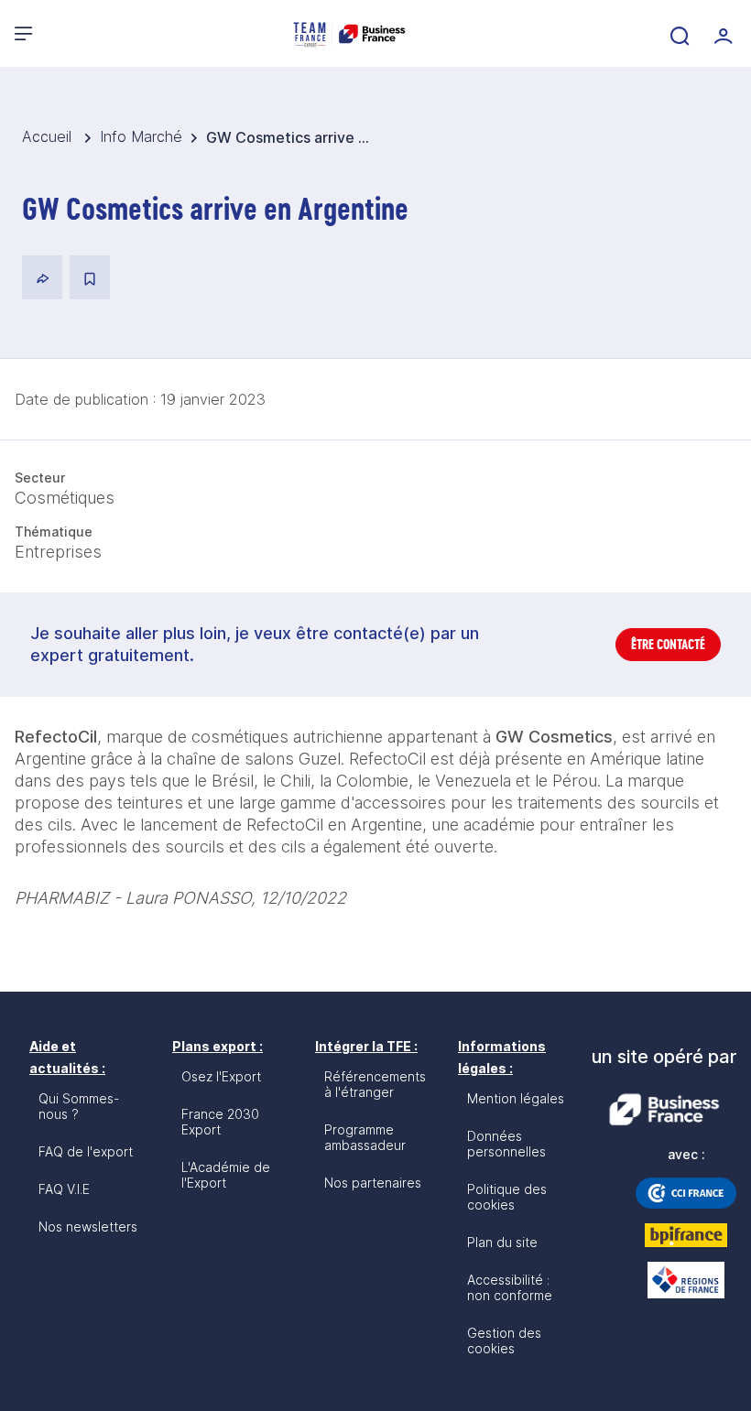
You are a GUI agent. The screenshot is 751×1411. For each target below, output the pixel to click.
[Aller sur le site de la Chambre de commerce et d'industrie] (686, 1193)
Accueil (49, 136)
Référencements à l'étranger (375, 1084)
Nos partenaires (372, 1182)
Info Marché (141, 136)
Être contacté (668, 644)
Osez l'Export (221, 1076)
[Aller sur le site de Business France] (664, 1109)
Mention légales (515, 1098)
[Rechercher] (678, 34)
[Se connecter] (722, 34)
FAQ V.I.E (64, 1189)
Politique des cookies (507, 1196)
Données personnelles (506, 1143)
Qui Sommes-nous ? (78, 1106)
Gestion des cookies (504, 1340)
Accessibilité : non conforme (509, 1287)
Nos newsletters (87, 1226)
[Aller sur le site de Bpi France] (686, 1235)
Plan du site (502, 1242)
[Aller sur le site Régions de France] (686, 1280)
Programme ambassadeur (365, 1137)
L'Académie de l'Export (225, 1174)
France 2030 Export (220, 1121)
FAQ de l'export (85, 1151)
